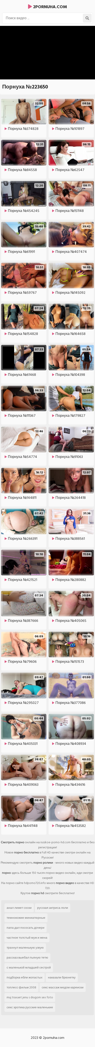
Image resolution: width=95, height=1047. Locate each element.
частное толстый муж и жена (27, 937)
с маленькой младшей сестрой (29, 967)
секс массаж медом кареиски (63, 987)
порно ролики (43, 862)
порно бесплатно (26, 852)
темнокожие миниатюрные (26, 917)
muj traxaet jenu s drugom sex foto (30, 997)
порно (6, 872)
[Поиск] (87, 18)
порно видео (65, 883)
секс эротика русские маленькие (30, 1007)
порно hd (37, 893)
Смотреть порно (12, 842)
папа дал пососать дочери (25, 927)
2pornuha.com (49, 6)
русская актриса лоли (52, 907)
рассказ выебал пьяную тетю (27, 957)
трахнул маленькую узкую (25, 947)
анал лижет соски (19, 907)
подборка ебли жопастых (24, 977)
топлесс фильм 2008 (21, 987)
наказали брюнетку (62, 977)
